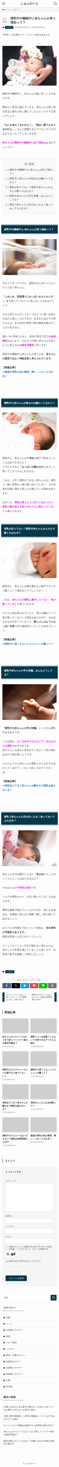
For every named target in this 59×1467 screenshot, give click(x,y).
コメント (11, 1181)
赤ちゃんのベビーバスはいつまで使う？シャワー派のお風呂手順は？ (28, 1433)
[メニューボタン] (3, 3)
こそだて (9, 27)
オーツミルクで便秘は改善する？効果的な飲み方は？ (28, 1425)
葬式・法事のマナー (15, 1355)
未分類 (9, 1386)
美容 (8, 1336)
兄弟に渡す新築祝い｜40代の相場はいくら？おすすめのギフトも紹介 (29, 1417)
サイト (8, 1237)
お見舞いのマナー (14, 1330)
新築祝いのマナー (14, 1374)
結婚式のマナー (13, 1361)
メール (10, 1226)
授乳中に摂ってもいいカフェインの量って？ (29, 644)
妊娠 (8, 1317)
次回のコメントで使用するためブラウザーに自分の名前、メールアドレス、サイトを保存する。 (30, 1248)
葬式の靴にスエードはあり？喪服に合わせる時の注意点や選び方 (28, 1442)
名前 (9, 1216)
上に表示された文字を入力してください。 (24, 1261)
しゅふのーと (29, 3)
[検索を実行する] (54, 1298)
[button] (6, 985)
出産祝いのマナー (14, 1367)
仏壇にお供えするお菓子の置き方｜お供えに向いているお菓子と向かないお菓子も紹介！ (28, 1408)
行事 (8, 1380)
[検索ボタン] (55, 3)
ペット (9, 1323)
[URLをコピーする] (52, 985)
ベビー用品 (11, 1342)
